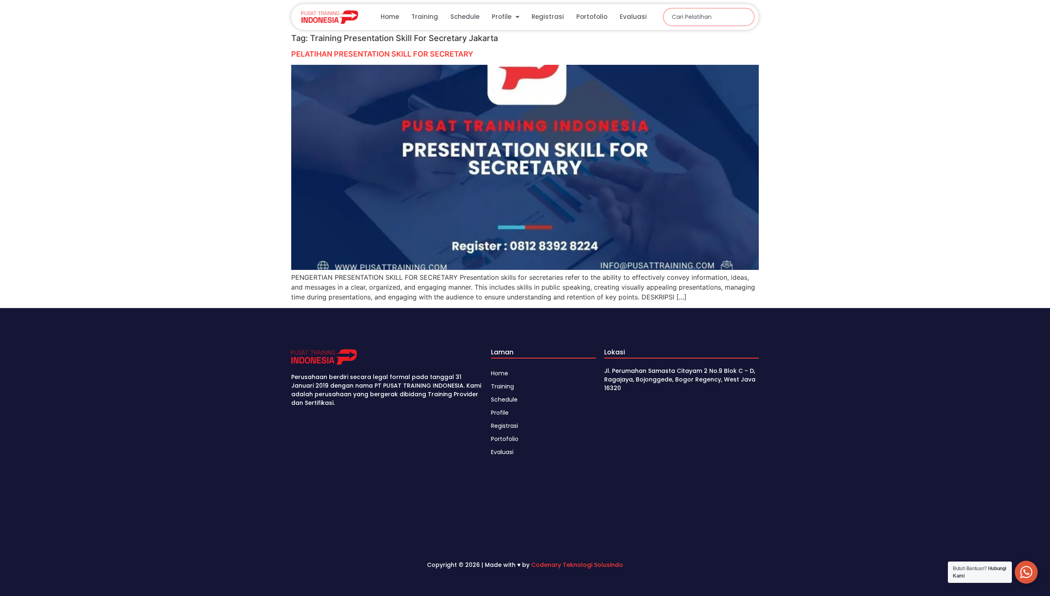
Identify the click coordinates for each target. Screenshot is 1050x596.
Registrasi (548, 16)
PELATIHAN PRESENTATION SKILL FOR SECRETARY (382, 54)
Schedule (464, 16)
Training (424, 16)
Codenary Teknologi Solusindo (577, 565)
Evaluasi (633, 16)
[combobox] (709, 17)
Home (390, 16)
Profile (501, 16)
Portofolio (591, 16)
